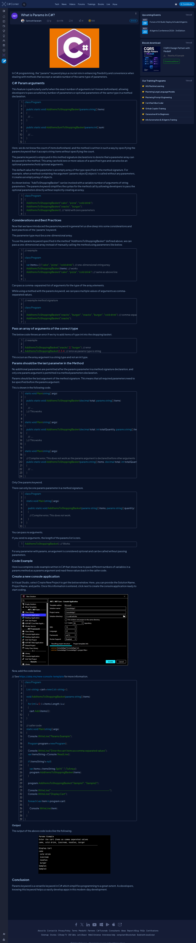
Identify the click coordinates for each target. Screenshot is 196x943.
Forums (81, 4)
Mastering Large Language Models (160, 91)
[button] (80, 20)
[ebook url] (151, 71)
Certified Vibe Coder (154, 103)
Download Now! (172, 61)
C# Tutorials (102, 930)
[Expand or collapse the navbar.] (4, 11)
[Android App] (107, 925)
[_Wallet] (4, 26)
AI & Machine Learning (154, 86)
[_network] (4, 40)
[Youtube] (94, 925)
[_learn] (4, 31)
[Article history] (48, 21)
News (64, 4)
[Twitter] (82, 925)
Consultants (114, 930)
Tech (57, 4)
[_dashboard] (4, 21)
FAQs (142, 930)
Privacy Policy (64, 930)
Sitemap (45, 935)
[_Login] (4, 939)
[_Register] (4, 934)
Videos (72, 4)
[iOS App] (113, 925)
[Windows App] (101, 925)
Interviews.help (108, 935)
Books (101, 4)
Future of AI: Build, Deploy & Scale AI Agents (168, 22)
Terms (74, 930)
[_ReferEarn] (4, 45)
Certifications (152, 930)
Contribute (187, 4)
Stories (53, 935)
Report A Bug (133, 930)
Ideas (123, 930)
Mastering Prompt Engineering (158, 97)
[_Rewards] (4, 50)
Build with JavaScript (146, 935)
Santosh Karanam (33, 20)
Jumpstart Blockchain (126, 935)
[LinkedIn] (88, 925)
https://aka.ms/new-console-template (41, 676)
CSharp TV (62, 935)
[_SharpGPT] (4, 55)
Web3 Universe (94, 935)
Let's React (82, 935)
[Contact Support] (120, 925)
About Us (42, 930)
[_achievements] (4, 35)
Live (108, 4)
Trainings (91, 4)
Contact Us (52, 930)
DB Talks (72, 935)
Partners (91, 930)
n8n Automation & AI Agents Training (161, 120)
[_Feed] (4, 16)
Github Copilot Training (155, 108)
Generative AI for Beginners (157, 114)
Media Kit (83, 930)
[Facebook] (76, 925)
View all (189, 14)
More (115, 4)
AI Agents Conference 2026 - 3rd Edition (167, 30)
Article (133, 21)
